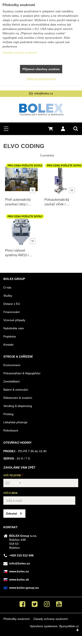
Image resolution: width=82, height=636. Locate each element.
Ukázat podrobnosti (41, 79)
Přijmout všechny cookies (41, 69)
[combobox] (13, 483)
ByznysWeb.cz (69, 626)
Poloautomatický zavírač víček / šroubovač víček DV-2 (59, 206)
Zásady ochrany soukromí (50, 619)
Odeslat (11, 513)
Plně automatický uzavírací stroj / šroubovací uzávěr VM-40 (18, 206)
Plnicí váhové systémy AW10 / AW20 (17, 255)
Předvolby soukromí (16, 619)
